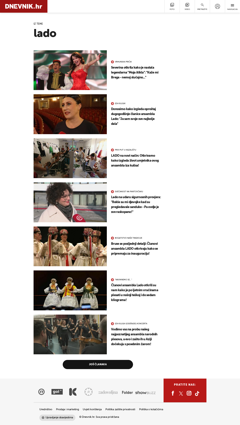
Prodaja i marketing (67, 409)
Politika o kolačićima (151, 409)
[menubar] (217, 6)
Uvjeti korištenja (92, 409)
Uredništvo (45, 409)
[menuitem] (217, 6)
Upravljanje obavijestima (59, 417)
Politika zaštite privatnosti (120, 409)
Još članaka (98, 364)
